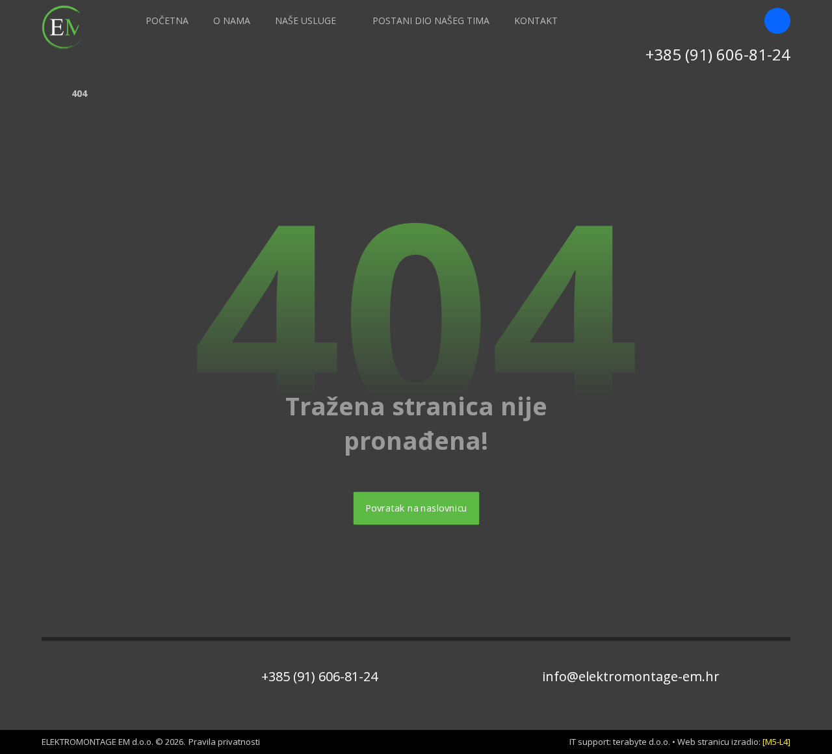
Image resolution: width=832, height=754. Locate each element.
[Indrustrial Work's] (64, 27)
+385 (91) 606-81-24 (319, 676)
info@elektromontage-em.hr (631, 676)
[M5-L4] (776, 742)
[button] (777, 21)
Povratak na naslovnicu (416, 508)
